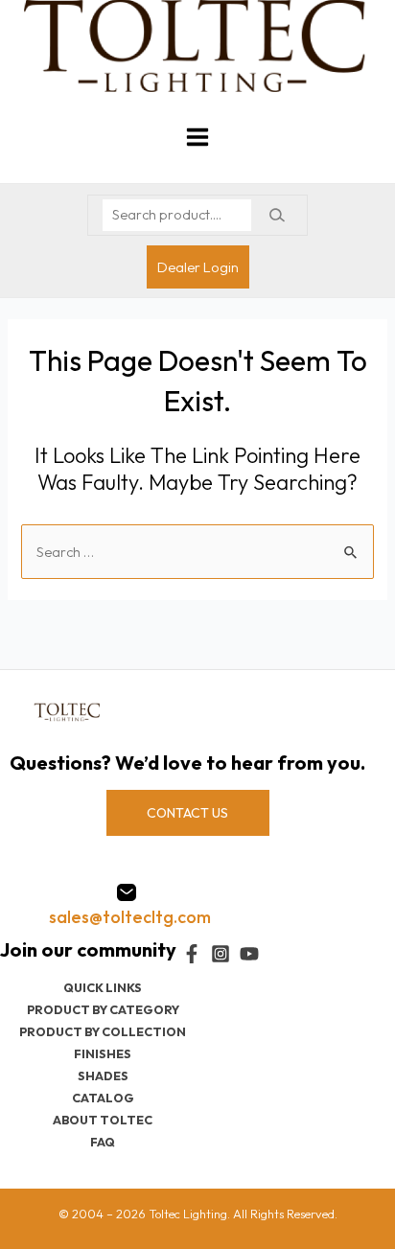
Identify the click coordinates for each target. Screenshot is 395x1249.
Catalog (103, 1097)
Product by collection (102, 1031)
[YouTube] (249, 953)
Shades (103, 1075)
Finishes (102, 1053)
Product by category (103, 1009)
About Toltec (102, 1119)
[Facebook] (191, 953)
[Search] (276, 215)
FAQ (102, 1141)
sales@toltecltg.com (130, 917)
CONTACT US (187, 812)
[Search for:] (197, 552)
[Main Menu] (197, 137)
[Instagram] (220, 953)
